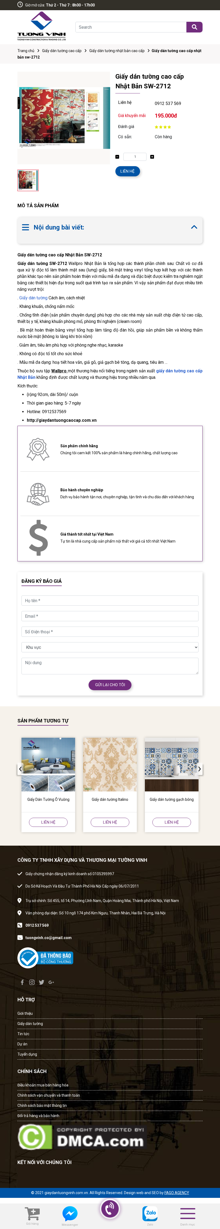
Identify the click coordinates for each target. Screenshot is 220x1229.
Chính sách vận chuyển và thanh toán (48, 1095)
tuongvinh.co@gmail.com (48, 938)
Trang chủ (25, 51)
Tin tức (23, 1034)
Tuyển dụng (27, 1054)
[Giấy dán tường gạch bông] (172, 764)
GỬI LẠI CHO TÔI (110, 684)
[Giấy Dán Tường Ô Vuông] (48, 764)
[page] (22, 982)
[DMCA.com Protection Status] (82, 1135)
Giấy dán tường (33, 297)
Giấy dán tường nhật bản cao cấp (117, 51)
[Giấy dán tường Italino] (110, 764)
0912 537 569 (168, 103)
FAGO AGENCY (176, 1193)
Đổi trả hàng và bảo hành (38, 1116)
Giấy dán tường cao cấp (62, 51)
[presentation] (20, 769)
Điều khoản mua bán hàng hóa (42, 1085)
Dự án (22, 1044)
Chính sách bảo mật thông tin (42, 1105)
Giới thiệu (25, 1013)
